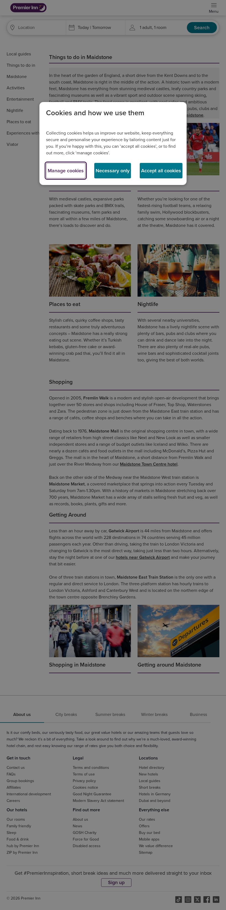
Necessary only (113, 171)
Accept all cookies (161, 171)
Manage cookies (66, 171)
